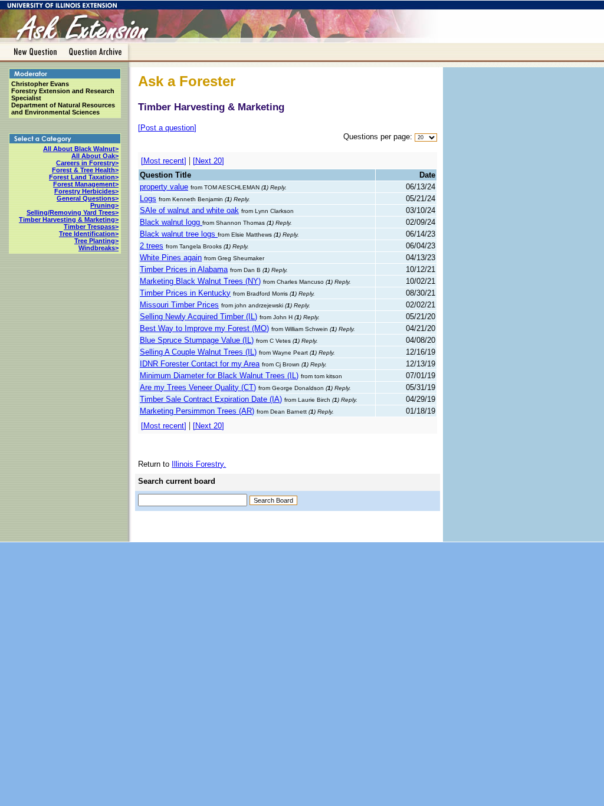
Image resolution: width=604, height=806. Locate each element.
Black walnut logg (171, 222)
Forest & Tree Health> (85, 169)
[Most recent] (163, 160)
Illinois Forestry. (199, 464)
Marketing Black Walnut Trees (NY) (200, 281)
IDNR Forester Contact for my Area (200, 363)
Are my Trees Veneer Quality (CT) (198, 387)
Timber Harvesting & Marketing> (69, 219)
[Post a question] (167, 127)
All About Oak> (95, 155)
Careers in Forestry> (87, 162)
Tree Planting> (96, 240)
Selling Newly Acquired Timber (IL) (198, 316)
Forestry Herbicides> (86, 191)
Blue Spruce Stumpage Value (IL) (197, 340)
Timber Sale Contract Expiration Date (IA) (211, 399)
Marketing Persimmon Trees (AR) (197, 411)
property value (164, 186)
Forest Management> (86, 184)
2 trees (151, 245)
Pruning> (104, 205)
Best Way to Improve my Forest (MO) (204, 328)
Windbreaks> (98, 247)
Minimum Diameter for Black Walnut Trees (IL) (219, 375)
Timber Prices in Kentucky (185, 293)
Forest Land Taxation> (84, 177)
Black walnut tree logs (179, 234)
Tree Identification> (89, 233)
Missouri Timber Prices (179, 304)
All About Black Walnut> (81, 148)
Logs (148, 198)
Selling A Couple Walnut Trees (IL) (198, 352)
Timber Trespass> (91, 226)
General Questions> (88, 198)
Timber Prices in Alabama (184, 269)
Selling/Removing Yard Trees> (73, 212)
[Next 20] (208, 160)
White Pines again (171, 257)
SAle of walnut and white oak (189, 210)
